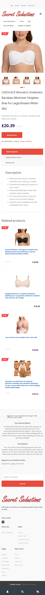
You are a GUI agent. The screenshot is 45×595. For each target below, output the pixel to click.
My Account (31, 5)
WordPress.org (23, 543)
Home (22, 21)
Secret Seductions (9, 21)
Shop (11, 5)
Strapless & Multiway (25, 141)
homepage (5, 561)
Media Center (16, 584)
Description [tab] (12, 151)
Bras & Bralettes (7, 533)
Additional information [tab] (13, 157)
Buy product (12, 135)
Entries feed (22, 536)
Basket (17, 5)
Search (22, 484)
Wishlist (4, 575)
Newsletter (5, 568)
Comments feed (23, 540)
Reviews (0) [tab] (10, 163)
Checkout (23, 5)
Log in (20, 533)
